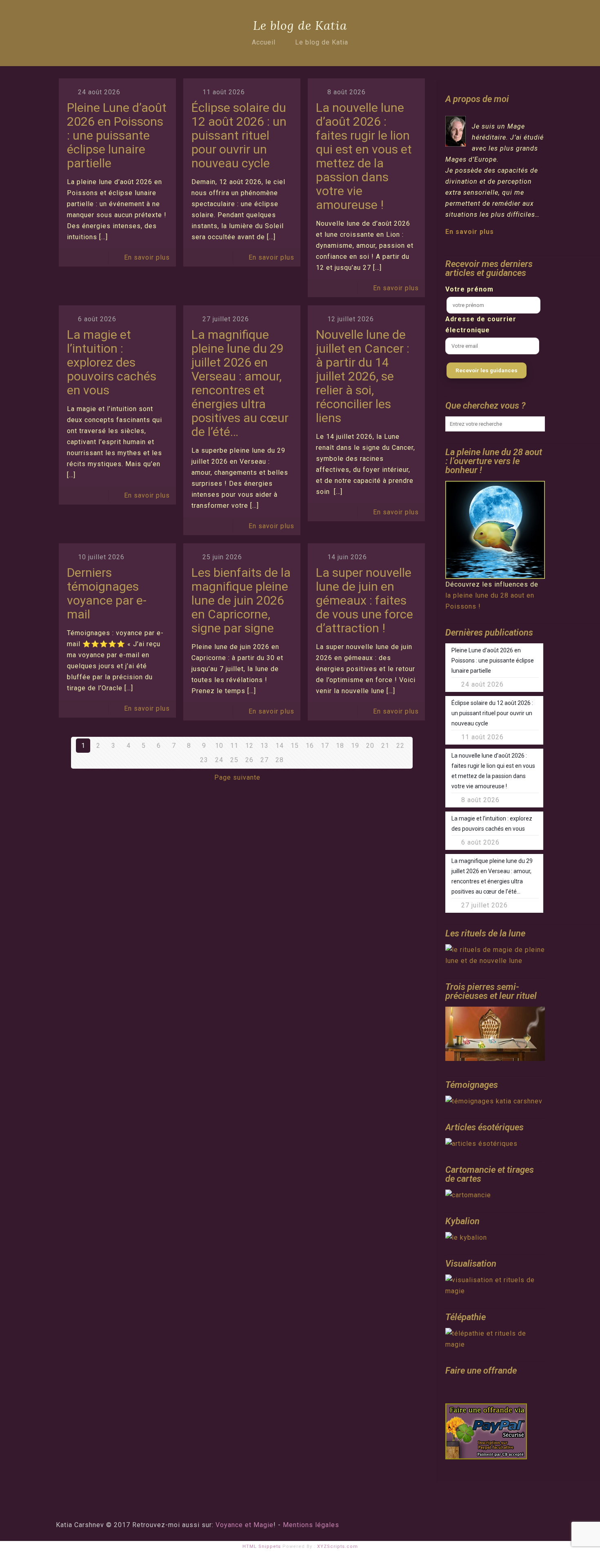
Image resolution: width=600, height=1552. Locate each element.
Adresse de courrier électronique (480, 324)
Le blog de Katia (321, 42)
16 (310, 745)
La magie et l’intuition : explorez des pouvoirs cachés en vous (111, 362)
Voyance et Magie (244, 1525)
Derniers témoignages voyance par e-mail (107, 593)
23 (204, 760)
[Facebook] (503, 1525)
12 (249, 745)
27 (264, 760)
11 (234, 745)
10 (219, 745)
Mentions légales (311, 1525)
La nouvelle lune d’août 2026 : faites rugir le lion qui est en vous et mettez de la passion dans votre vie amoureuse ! (364, 156)
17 (325, 745)
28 (280, 760)
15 (295, 745)
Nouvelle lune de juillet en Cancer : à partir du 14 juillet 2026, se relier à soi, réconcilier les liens (362, 376)
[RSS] (514, 1525)
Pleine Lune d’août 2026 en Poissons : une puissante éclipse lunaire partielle (117, 135)
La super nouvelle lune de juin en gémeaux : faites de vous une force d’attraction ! (364, 600)
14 (280, 745)
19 (355, 745)
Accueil (264, 42)
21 (385, 745)
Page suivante (237, 777)
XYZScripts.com (337, 1546)
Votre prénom (469, 289)
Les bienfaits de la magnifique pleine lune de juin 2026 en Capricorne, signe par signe (241, 600)
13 (264, 745)
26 (249, 760)
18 (340, 745)
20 (370, 745)
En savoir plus (147, 257)
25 (234, 760)
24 (219, 760)
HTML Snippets (261, 1546)
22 (400, 745)
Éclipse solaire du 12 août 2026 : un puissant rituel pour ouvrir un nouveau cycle (239, 135)
